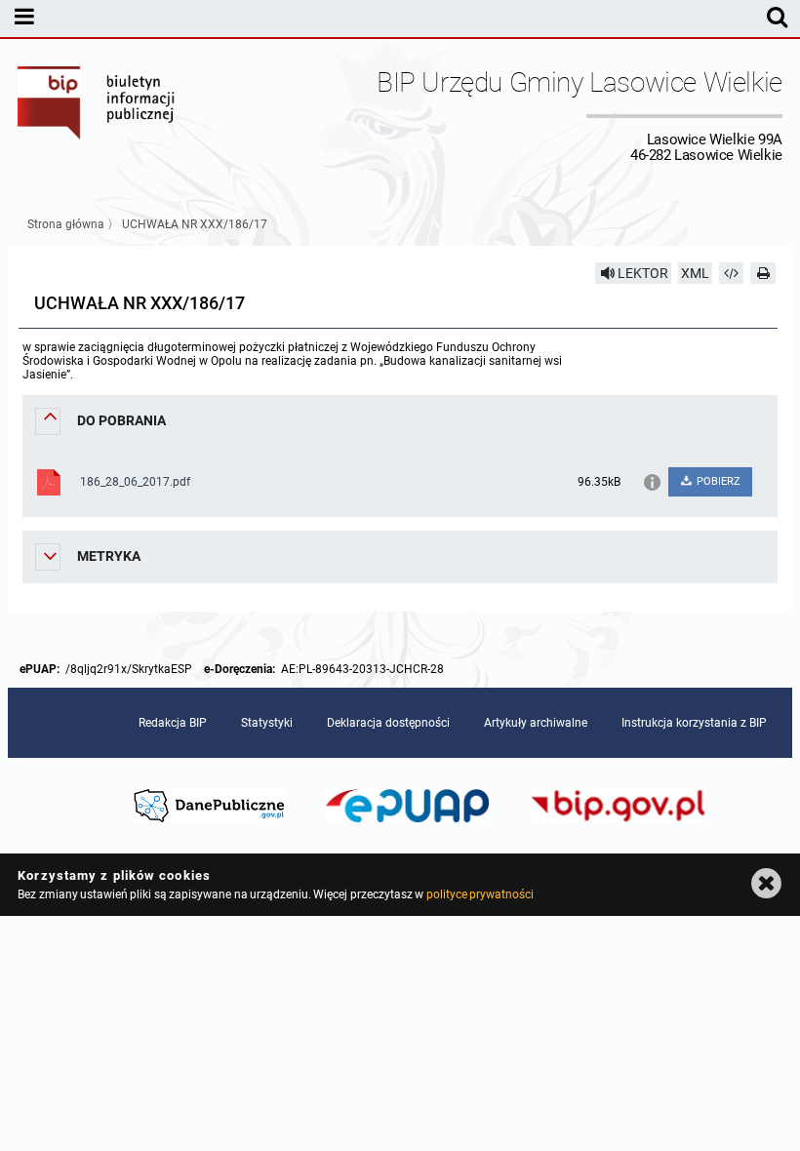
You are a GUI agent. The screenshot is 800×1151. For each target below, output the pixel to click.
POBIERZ (717, 481)
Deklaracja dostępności (388, 723)
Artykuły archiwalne (535, 723)
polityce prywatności (480, 894)
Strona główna (65, 224)
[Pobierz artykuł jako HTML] (731, 273)
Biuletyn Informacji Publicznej (97, 115)
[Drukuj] (763, 273)
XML (695, 273)
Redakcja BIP (173, 723)
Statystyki (267, 723)
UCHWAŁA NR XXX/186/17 (194, 224)
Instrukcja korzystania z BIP (694, 723)
